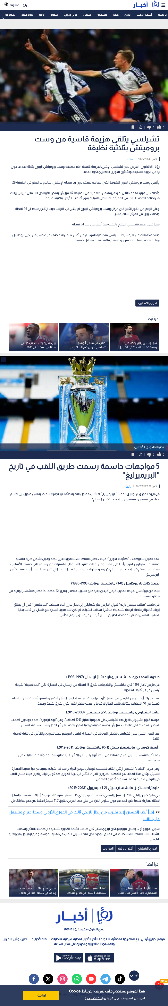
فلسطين (102, 14)
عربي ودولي (70, 14)
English (14, 5)
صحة (116, 14)
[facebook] (34, 979)
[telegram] (105, 979)
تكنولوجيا (10, 14)
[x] (48, 979)
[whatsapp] (77, 979)
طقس (87, 14)
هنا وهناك (27, 14)
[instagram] (62, 979)
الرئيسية (162, 14)
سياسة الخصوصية (95, 998)
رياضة (42, 14)
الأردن (127, 14)
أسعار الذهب (144, 14)
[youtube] (91, 979)
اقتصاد (54, 14)
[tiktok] (120, 979)
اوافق (41, 995)
